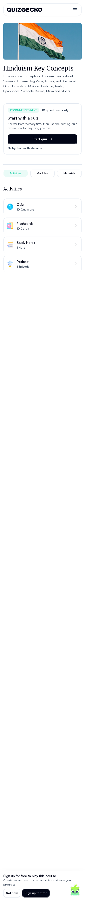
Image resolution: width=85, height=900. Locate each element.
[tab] (15, 173)
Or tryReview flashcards (25, 148)
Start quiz (39, 139)
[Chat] (75, 890)
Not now (12, 893)
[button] (42, 207)
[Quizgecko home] (24, 10)
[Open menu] (75, 10)
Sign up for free (36, 893)
